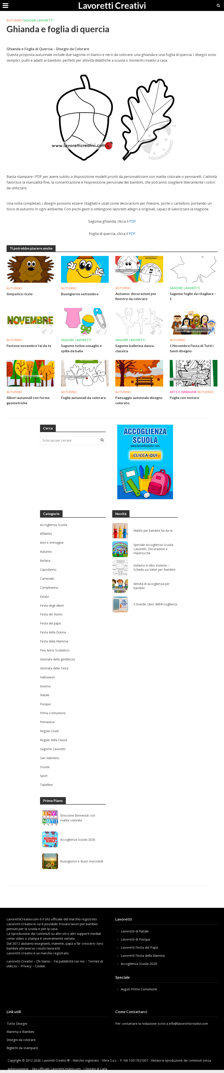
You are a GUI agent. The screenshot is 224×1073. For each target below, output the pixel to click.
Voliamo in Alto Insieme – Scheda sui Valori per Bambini (154, 567)
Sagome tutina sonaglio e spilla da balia (81, 348)
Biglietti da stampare (22, 1048)
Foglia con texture (184, 397)
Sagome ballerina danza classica (134, 348)
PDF (132, 221)
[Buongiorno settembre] (85, 268)
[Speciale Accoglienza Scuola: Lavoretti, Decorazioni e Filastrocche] (120, 549)
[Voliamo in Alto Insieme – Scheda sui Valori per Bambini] (120, 568)
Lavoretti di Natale (135, 931)
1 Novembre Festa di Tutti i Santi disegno (192, 348)
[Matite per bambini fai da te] (120, 531)
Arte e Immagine (183, 392)
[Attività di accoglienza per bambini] (120, 586)
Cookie (40, 966)
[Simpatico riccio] (30, 268)
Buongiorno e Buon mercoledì (81, 861)
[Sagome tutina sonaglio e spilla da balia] (85, 320)
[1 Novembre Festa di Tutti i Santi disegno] (194, 320)
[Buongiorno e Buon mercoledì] (50, 861)
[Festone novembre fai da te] (30, 320)
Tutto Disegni (17, 1023)
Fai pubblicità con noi (69, 961)
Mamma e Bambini (20, 1031)
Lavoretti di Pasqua (135, 939)
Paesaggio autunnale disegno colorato (139, 400)
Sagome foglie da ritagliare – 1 (193, 296)
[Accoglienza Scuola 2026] (50, 839)
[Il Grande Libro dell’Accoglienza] (120, 604)
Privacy (26, 966)
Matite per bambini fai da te (153, 531)
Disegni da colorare (21, 1039)
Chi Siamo (43, 961)
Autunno (14, 20)
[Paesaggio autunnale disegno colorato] (139, 372)
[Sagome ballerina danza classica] (139, 320)
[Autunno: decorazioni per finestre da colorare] (139, 268)
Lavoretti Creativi (112, 5)
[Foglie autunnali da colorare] (85, 372)
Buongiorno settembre (79, 294)
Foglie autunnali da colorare (83, 397)
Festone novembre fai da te (29, 345)
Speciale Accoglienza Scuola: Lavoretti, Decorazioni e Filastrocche (153, 549)
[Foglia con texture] (194, 372)
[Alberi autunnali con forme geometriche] (30, 372)
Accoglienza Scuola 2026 (77, 839)
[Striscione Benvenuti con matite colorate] (50, 818)
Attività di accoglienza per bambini (151, 586)
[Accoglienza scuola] (145, 462)
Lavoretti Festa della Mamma (143, 955)
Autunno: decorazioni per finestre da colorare (135, 296)
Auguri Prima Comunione (139, 989)
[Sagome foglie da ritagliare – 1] (194, 268)
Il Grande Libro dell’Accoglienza (155, 604)
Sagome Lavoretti (38, 20)
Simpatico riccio (20, 294)
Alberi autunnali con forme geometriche (28, 400)
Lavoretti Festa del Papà (139, 947)
